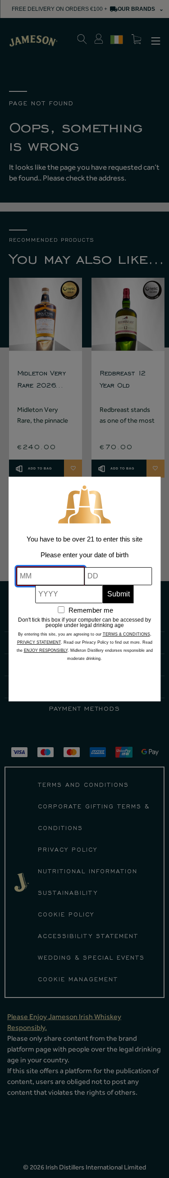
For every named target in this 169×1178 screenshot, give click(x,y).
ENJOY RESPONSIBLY (46, 650)
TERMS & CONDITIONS (126, 634)
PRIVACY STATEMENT (39, 642)
